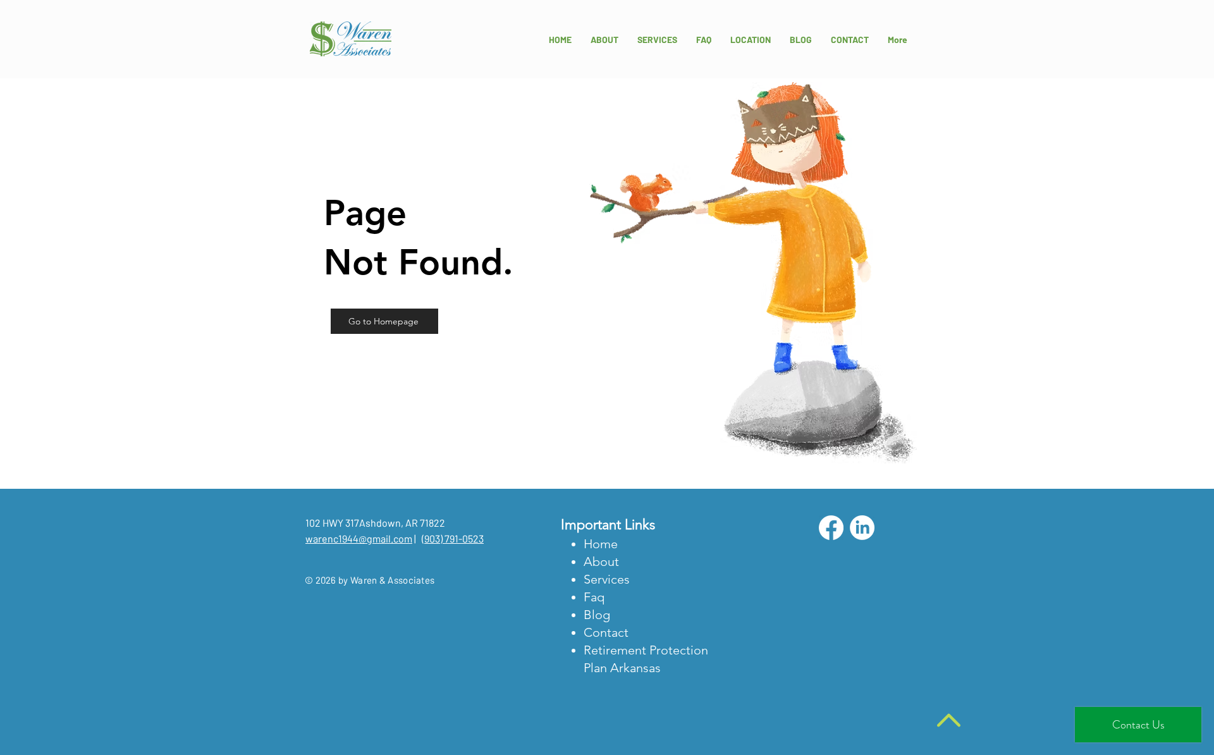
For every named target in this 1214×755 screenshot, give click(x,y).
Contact (606, 632)
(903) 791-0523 (453, 538)
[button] (750, 39)
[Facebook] (831, 527)
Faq (594, 597)
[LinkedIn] (862, 527)
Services (607, 579)
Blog (597, 614)
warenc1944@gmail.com (358, 538)
